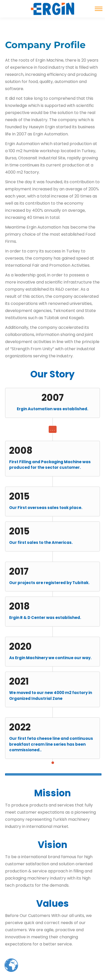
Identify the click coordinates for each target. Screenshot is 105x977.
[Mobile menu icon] (98, 9)
